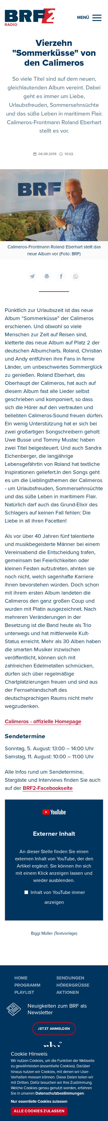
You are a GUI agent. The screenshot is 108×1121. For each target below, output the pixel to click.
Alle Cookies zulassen (39, 1111)
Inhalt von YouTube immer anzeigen (58, 897)
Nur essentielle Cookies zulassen (39, 1101)
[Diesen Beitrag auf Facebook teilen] (61, 276)
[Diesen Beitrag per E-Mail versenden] (32, 276)
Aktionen (67, 992)
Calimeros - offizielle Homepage (43, 721)
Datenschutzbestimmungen (59, 1093)
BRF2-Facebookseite (48, 788)
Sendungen (70, 978)
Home (21, 978)
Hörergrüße (72, 985)
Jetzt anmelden (54, 1029)
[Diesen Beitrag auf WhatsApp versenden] (75, 276)
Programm (27, 985)
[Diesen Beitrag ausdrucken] (47, 276)
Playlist (24, 992)
